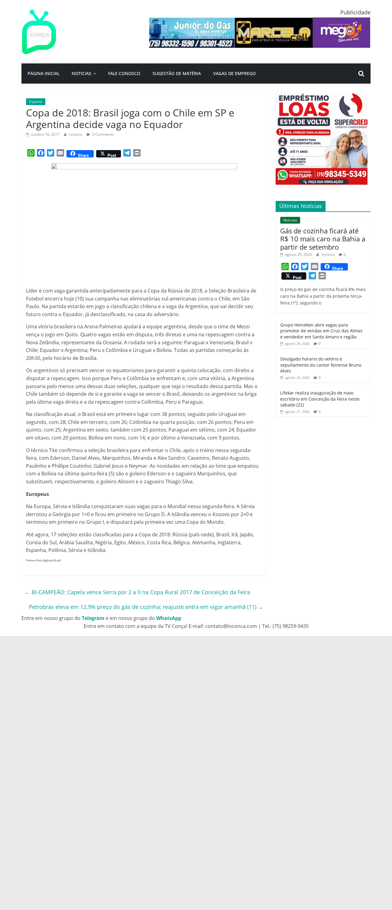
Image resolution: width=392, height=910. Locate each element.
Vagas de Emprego (234, 73)
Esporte (35, 101)
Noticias (81, 73)
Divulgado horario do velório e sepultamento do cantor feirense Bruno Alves (320, 365)
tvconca (76, 134)
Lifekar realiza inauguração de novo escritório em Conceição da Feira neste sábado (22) (320, 399)
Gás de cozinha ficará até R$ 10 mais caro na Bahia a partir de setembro (322, 238)
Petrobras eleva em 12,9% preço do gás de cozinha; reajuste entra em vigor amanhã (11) (146, 606)
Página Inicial (43, 73)
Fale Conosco (124, 73)
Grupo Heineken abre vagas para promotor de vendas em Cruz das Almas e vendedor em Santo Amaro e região (321, 331)
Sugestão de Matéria (177, 73)
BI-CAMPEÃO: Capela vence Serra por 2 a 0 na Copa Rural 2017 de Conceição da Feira (137, 592)
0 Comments (102, 134)
